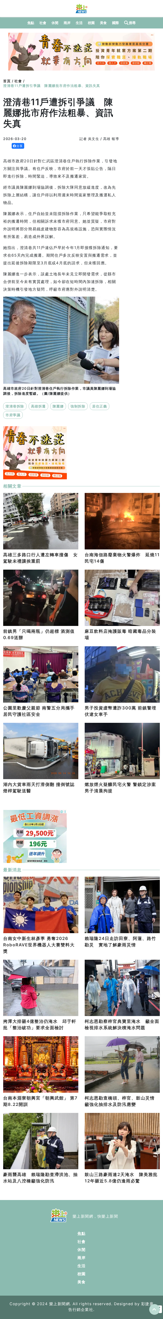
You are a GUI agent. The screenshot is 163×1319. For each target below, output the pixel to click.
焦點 (30, 23)
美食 (103, 23)
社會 (42, 23)
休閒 (55, 23)
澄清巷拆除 (15, 406)
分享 (19, 146)
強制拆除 (77, 406)
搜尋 (132, 23)
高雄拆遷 (38, 406)
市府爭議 (13, 415)
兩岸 (67, 23)
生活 (79, 23)
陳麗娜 (58, 406)
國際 (115, 23)
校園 (91, 23)
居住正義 (99, 406)
